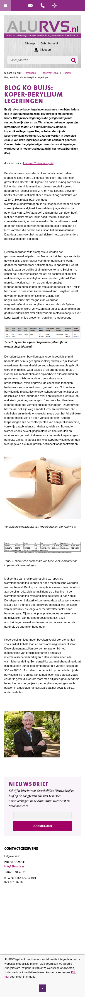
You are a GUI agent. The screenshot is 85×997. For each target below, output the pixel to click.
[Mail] (30, 5)
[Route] (54, 5)
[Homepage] (42, 28)
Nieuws (67, 73)
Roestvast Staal (49, 73)
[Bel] (42, 5)
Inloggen (45, 49)
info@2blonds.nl (14, 866)
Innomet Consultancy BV (38, 163)
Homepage (30, 73)
